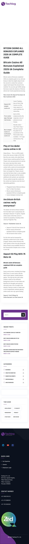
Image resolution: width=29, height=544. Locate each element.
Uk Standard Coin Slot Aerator (12, 332)
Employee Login (7, 467)
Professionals (9, 379)
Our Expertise (6, 461)
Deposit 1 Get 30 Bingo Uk (10, 295)
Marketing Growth (10, 376)
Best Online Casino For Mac (11, 344)
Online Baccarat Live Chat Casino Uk (13, 297)
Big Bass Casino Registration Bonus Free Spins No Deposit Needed (13, 350)
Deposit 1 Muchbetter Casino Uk (12, 223)
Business (8, 370)
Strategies (7, 417)
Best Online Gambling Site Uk (11, 338)
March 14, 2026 (7, 334)
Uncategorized (9, 382)
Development (8, 408)
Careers (5, 464)
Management (8, 412)
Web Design (16, 417)
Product (16, 412)
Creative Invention (10, 373)
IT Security (17, 408)
